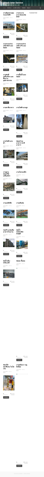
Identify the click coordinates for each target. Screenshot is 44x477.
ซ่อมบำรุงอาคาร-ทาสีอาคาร (20, 143)
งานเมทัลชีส (7, 203)
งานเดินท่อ (20, 203)
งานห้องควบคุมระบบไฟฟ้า (8, 14)
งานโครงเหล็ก (21, 172)
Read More (19, 38)
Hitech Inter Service (13, 2)
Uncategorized (5, 34)
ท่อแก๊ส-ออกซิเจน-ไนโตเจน (8, 367)
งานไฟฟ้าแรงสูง (22, 107)
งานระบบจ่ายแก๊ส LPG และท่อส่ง (21, 46)
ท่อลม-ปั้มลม (20, 261)
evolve (15, 473)
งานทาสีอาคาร (8, 107)
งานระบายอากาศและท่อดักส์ (21, 15)
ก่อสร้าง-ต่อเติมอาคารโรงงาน (8, 231)
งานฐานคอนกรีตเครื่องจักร (6, 174)
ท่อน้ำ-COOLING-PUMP (20, 232)
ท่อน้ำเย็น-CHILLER (6, 262)
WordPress (28, 473)
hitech (4, 18)
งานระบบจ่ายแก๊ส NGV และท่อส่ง (8, 46)
